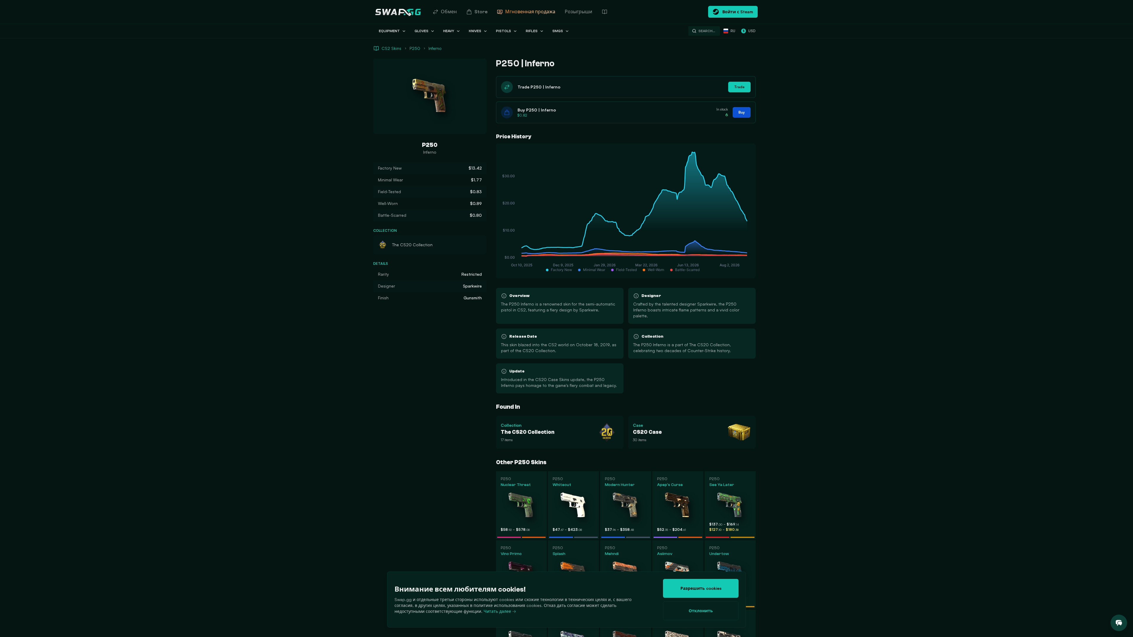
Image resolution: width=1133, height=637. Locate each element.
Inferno (435, 48)
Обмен (449, 11)
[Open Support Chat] (1119, 623)
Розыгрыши (578, 11)
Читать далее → (500, 611)
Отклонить (701, 610)
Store (480, 11)
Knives (475, 31)
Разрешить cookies (700, 588)
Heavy (448, 31)
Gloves (421, 31)
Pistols (503, 31)
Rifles (532, 31)
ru (733, 31)
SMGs (557, 31)
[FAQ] (604, 12)
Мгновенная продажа (530, 11)
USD (749, 31)
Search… (706, 31)
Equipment (389, 31)
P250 (415, 48)
